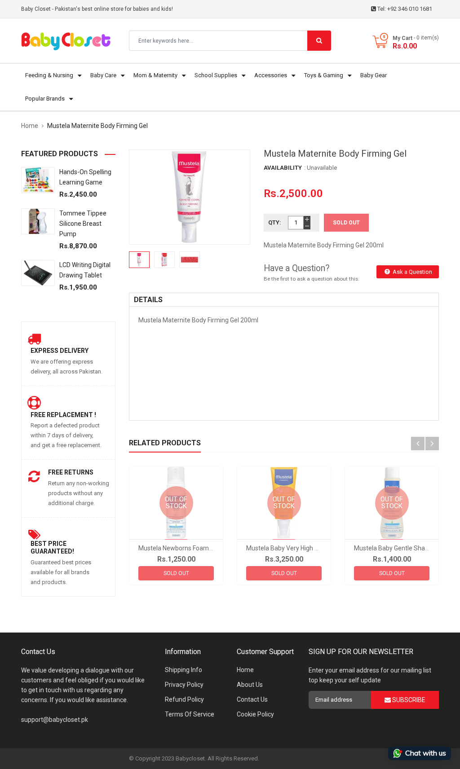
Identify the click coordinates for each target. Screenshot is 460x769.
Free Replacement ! (63, 414)
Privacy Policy (184, 684)
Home (245, 669)
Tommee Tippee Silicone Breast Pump (82, 223)
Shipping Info (183, 669)
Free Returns (70, 472)
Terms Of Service (189, 714)
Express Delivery (59, 350)
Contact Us (252, 699)
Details (148, 299)
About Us (250, 684)
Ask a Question (411, 271)
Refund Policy (184, 699)
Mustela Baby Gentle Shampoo (398, 548)
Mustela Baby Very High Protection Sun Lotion (311, 548)
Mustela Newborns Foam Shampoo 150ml (197, 548)
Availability (283, 167)
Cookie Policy (255, 714)
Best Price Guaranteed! (52, 547)
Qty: (274, 222)
